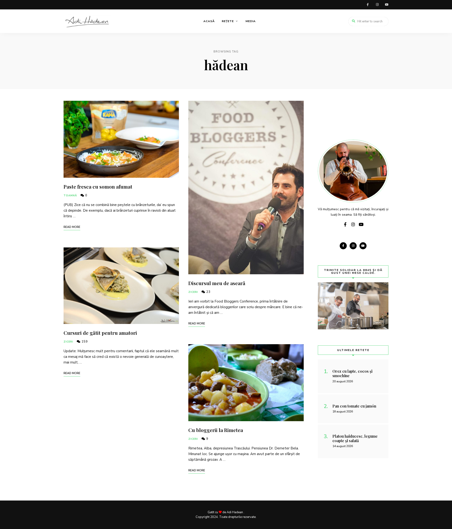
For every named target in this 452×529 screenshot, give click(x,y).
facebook (367, 4)
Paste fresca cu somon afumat (98, 186)
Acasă (209, 21)
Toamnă (70, 195)
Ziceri (68, 341)
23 (207, 292)
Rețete (228, 21)
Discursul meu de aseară (216, 283)
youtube (386, 4)
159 (84, 341)
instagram (377, 4)
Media (251, 21)
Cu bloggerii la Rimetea (215, 430)
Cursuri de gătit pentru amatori (100, 332)
